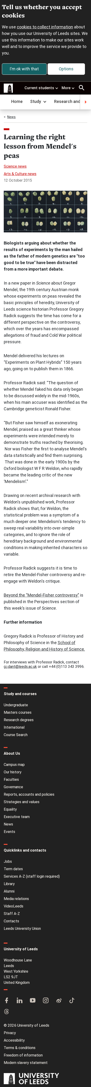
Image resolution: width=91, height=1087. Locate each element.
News (11, 117)
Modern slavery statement (26, 1062)
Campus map (14, 764)
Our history (12, 772)
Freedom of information (23, 1055)
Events (9, 831)
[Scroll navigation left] (5, 102)
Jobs (8, 861)
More (66, 88)
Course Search (16, 735)
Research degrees (19, 720)
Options (66, 68)
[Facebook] (6, 1001)
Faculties (11, 779)
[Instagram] (45, 1001)
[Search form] (81, 88)
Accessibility (14, 1040)
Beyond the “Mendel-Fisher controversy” (41, 595)
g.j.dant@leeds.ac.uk (20, 666)
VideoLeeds (13, 906)
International (14, 727)
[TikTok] (72, 1001)
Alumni (9, 891)
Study (35, 101)
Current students (39, 88)
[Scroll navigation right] (85, 102)
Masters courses (18, 712)
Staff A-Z (12, 913)
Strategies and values (21, 802)
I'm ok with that (24, 68)
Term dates (13, 869)
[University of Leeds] (31, 1079)
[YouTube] (32, 1001)
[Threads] (6, 1012)
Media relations (16, 899)
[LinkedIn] (19, 1001)
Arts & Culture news (20, 174)
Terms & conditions (19, 1048)
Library (9, 884)
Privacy (10, 1033)
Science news (15, 166)
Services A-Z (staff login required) (32, 876)
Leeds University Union (22, 928)
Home (17, 101)
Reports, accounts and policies (29, 794)
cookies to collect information (45, 26)
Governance (13, 787)
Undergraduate (16, 705)
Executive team (17, 817)
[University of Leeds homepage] (8, 88)
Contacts (11, 921)
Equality (10, 809)
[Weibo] (59, 1001)
